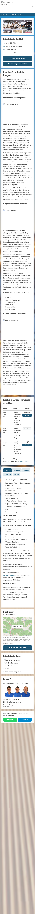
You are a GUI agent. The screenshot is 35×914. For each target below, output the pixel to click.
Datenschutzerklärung (8, 643)
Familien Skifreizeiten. (25, 461)
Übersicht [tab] (7, 470)
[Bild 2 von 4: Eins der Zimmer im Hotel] (17, 31)
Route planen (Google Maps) (17, 648)
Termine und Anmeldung (17, 58)
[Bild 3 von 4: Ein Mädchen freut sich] (27, 31)
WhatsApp (10, 719)
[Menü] (32, 6)
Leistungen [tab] (17, 470)
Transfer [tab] (16, 474)
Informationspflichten (9, 575)
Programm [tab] (26, 470)
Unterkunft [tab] (8, 474)
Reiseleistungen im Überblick (17, 64)
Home (2, 14)
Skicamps (8, 14)
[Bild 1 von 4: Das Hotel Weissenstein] (7, 31)
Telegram (25, 719)
